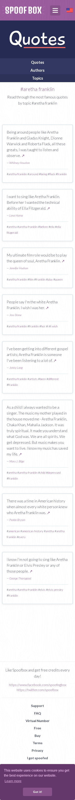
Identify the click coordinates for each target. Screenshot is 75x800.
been (43, 379)
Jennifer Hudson (18, 268)
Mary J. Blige (16, 461)
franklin (62, 174)
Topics (37, 78)
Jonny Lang (15, 367)
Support (37, 706)
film (31, 279)
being (44, 174)
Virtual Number (38, 721)
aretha (12, 226)
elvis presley (55, 589)
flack (52, 174)
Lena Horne (16, 215)
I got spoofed (37, 758)
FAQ (37, 713)
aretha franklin (17, 174)
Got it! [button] (37, 792)
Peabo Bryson (17, 520)
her (43, 326)
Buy (38, 735)
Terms (37, 743)
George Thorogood (20, 578)
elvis (42, 589)
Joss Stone (15, 315)
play (50, 279)
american (14, 531)
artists (33, 379)
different (53, 379)
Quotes (37, 62)
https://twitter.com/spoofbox (37, 690)
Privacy (37, 750)
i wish (54, 326)
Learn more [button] (13, 781)
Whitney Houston (19, 163)
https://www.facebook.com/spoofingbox (37, 685)
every (22, 537)
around (33, 174)
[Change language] (69, 10)
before (44, 226)
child (42, 472)
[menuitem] (37, 62)
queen (59, 279)
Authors (37, 70)
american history (32, 531)
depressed (54, 472)
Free (37, 728)
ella (52, 226)
